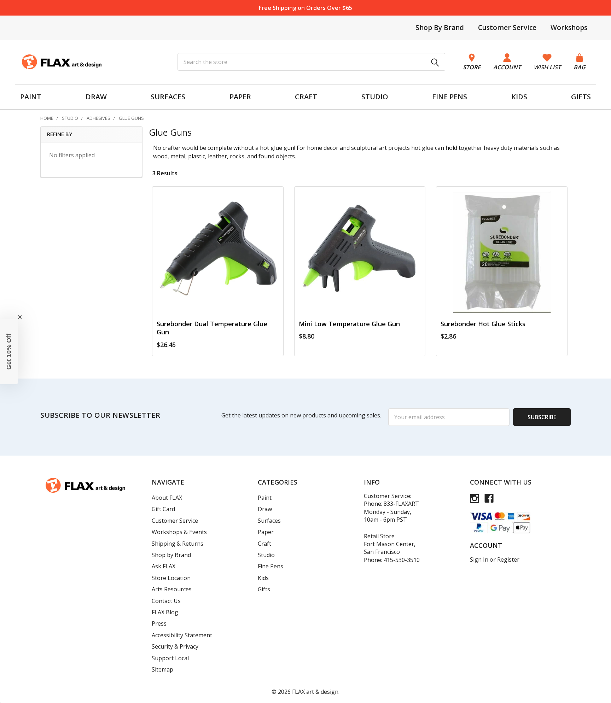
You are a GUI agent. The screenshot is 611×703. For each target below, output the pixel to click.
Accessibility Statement (182, 635)
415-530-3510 (402, 560)
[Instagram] (474, 498)
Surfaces (269, 521)
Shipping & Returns (177, 543)
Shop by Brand (171, 555)
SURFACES (168, 96)
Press (159, 623)
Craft (264, 543)
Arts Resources (172, 589)
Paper (266, 532)
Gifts (264, 589)
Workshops (569, 27)
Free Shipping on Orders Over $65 (305, 8)
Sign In (479, 559)
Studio (266, 555)
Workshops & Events (179, 532)
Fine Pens (270, 566)
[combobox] (311, 62)
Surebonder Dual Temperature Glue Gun (212, 328)
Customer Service (507, 27)
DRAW (96, 96)
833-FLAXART (401, 504)
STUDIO (374, 96)
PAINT (30, 96)
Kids (263, 578)
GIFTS (581, 96)
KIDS (519, 96)
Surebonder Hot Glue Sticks (483, 324)
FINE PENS (449, 96)
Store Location (171, 578)
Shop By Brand (439, 27)
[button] (9, 351)
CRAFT (306, 96)
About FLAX (167, 498)
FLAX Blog (165, 612)
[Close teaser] (19, 317)
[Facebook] (489, 498)
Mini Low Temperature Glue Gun (349, 324)
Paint (265, 498)
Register (508, 559)
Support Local (170, 658)
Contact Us (166, 601)
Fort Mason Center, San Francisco (389, 548)
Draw (265, 509)
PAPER (240, 96)
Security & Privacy (175, 646)
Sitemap (162, 669)
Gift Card (163, 509)
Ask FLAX (163, 566)
